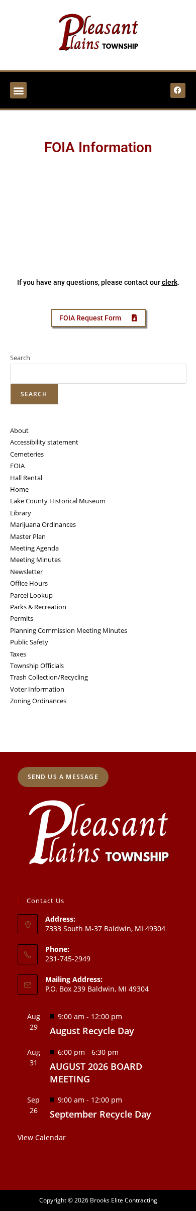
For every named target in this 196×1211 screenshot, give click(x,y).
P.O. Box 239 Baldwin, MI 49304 (97, 989)
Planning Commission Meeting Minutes (68, 630)
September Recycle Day (100, 1114)
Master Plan (28, 536)
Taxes (18, 653)
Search (20, 357)
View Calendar (42, 1137)
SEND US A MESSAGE (63, 777)
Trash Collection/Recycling (49, 677)
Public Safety (29, 641)
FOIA (17, 465)
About (19, 430)
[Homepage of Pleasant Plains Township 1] (98, 33)
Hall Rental (26, 477)
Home (19, 489)
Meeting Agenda (34, 548)
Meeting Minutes (35, 559)
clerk (169, 282)
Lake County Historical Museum (58, 500)
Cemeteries (27, 454)
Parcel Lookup (31, 595)
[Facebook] (177, 90)
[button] (18, 90)
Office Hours (29, 583)
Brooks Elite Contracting (123, 1200)
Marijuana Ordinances (43, 524)
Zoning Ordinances (38, 700)
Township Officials (37, 665)
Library (20, 512)
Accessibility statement (44, 442)
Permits (21, 618)
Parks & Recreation (38, 606)
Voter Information (37, 689)
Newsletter (26, 571)
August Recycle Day (92, 1031)
